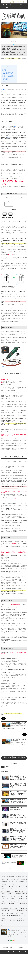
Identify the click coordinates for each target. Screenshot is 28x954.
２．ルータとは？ (5, 70)
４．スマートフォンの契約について (8, 76)
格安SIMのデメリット (7, 81)
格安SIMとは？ (5, 78)
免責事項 (21, 947)
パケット (18, 246)
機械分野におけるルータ (7, 73)
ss (8, 929)
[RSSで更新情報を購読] (13, 940)
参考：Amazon (3, 366)
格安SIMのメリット (6, 79)
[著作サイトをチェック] (9, 940)
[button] (25, 471)
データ (17, 141)
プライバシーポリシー (7, 947)
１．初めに (4, 69)
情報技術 (7, 766)
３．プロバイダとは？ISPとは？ (7, 75)
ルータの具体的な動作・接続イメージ (10, 72)
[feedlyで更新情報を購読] (11, 940)
